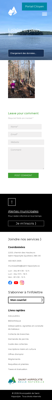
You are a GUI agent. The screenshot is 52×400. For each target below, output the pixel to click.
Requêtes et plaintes (18, 364)
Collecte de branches (18, 334)
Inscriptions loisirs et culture (22, 349)
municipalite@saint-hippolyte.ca (24, 266)
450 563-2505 (14, 261)
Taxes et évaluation (17, 369)
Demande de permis (18, 339)
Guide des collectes (18, 344)
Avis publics (14, 316)
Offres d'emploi (15, 354)
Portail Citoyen (34, 6)
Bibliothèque (14, 321)
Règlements (14, 359)
